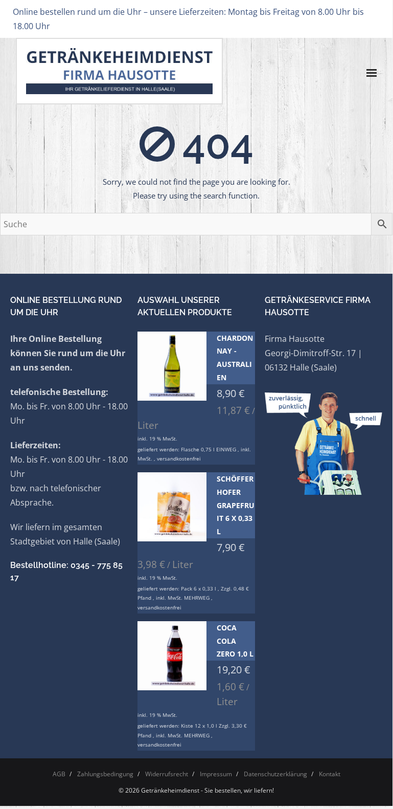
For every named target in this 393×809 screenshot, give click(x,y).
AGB (59, 774)
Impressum (216, 774)
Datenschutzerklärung (275, 774)
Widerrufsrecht (166, 774)
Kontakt (329, 774)
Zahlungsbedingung (105, 774)
